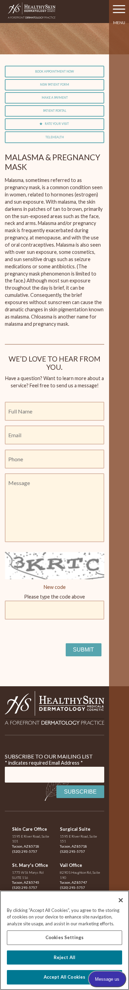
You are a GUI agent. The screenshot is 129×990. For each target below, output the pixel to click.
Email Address (66, 763)
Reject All (64, 957)
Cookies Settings (64, 937)
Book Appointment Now (54, 71)
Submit (83, 650)
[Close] (120, 900)
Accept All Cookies (64, 977)
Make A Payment (55, 97)
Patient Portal (54, 110)
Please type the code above (54, 597)
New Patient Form (54, 84)
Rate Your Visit (57, 124)
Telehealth (54, 137)
